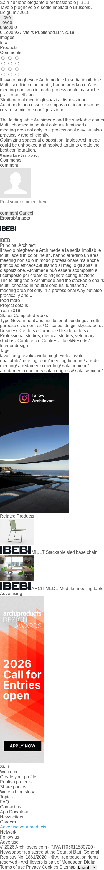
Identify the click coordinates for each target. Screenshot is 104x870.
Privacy (33, 867)
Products (8, 47)
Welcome (9, 771)
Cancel (26, 213)
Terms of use (12, 867)
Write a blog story (17, 791)
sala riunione (75, 365)
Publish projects (16, 781)
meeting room (35, 360)
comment (9, 213)
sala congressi (58, 370)
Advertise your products (23, 827)
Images (7, 37)
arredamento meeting (39, 365)
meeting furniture (67, 360)
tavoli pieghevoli (16, 355)
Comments (10, 52)
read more (10, 300)
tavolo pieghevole (51, 355)
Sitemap (67, 867)
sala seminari (88, 370)
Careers (8, 822)
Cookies (50, 867)
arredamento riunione (21, 370)
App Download (14, 812)
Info (3, 42)
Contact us (10, 807)
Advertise (9, 842)
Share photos (13, 786)
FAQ (4, 802)
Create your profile (18, 776)
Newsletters (11, 817)
